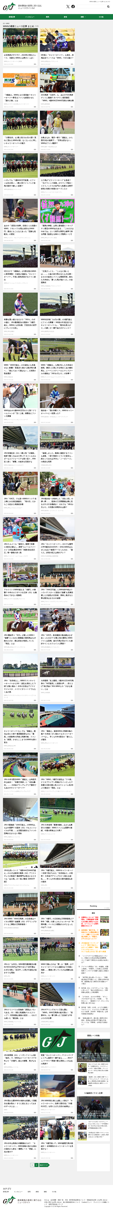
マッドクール (49, 377)
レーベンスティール (59, 377)
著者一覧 (60, 1200)
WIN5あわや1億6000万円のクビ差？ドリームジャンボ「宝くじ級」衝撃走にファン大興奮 (20, 413)
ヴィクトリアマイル (10, 791)
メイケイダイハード (26, 695)
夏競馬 (47, 331)
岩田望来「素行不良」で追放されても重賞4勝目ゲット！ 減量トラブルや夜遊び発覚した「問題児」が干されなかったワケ (90, 934)
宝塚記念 (10, 377)
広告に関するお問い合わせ (53, 1202)
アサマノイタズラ (50, 601)
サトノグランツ (23, 283)
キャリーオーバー (13, 61)
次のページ (44, 1165)
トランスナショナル (61, 601)
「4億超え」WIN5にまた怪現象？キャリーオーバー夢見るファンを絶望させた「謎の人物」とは (20, 97)
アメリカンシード (50, 834)
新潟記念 (10, 189)
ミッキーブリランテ (62, 416)
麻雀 (37, 1191)
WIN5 (5, 61)
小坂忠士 (51, 1021)
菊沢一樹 (47, 146)
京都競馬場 (55, 556)
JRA (46, 237)
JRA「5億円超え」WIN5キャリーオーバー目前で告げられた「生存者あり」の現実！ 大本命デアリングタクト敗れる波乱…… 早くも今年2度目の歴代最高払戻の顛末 (57, 876)
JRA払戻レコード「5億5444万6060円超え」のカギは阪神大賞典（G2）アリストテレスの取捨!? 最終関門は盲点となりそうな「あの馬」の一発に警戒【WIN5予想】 (20, 876)
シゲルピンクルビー (16, 508)
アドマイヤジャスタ (14, 695)
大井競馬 (47, 692)
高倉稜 (47, 930)
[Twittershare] (68, 6)
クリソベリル (17, 1021)
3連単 (20, 61)
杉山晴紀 (51, 930)
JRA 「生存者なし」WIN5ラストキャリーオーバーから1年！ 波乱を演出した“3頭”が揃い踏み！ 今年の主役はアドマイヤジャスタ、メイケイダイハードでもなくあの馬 (20, 686)
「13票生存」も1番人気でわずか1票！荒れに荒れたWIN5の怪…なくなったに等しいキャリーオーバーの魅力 (20, 140)
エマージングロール (19, 647)
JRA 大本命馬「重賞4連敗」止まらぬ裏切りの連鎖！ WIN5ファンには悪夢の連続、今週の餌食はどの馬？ (56, 827)
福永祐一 (47, 416)
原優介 (12, 331)
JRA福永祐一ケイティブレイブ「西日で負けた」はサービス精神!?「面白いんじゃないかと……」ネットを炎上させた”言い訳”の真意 (93, 947)
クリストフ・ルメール (56, 510)
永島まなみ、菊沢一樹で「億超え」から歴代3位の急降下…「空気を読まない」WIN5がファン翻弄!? (57, 140)
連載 (45, 1191)
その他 (54, 1191)
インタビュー (18, 1191)
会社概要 (53, 1200)
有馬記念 (47, 61)
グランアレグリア (25, 791)
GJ (9, 7)
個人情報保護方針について (71, 1202)
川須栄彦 (47, 286)
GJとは (46, 1200)
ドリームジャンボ (13, 419)
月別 (66, 1200)
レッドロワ (24, 556)
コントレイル (16, 837)
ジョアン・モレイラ (14, 237)
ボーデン (59, 192)
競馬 (35, 64)
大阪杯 (10, 837)
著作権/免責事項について (77, 1200)
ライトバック (17, 189)
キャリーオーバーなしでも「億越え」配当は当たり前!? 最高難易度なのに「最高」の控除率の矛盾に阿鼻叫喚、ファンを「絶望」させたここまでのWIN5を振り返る (20, 736)
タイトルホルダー (18, 465)
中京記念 (51, 331)
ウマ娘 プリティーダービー (64, 791)
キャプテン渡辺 (52, 237)
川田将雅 (10, 1021)
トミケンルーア (23, 419)
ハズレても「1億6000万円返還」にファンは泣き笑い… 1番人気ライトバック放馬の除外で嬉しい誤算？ (19, 183)
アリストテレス (12, 885)
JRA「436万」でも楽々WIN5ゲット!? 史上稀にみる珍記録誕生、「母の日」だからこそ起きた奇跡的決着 (20, 501)
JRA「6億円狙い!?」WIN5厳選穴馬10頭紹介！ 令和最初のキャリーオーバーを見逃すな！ (57, 1146)
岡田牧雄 (16, 928)
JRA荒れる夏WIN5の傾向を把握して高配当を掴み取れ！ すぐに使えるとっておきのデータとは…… (20, 1103)
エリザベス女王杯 (13, 104)
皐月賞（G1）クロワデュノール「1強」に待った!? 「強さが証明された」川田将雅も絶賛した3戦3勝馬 (95, 990)
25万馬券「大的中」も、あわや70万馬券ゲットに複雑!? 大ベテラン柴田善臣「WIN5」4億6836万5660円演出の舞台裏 (57, 97)
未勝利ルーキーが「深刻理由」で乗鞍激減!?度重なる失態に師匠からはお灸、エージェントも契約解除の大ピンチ (89, 921)
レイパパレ (15, 1067)
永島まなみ (53, 146)
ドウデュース (54, 61)
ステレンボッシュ (25, 237)
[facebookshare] (73, 6)
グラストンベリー (55, 286)
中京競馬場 (48, 556)
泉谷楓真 (47, 647)
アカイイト (22, 599)
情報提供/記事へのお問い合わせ (97, 1200)
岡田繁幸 (10, 928)
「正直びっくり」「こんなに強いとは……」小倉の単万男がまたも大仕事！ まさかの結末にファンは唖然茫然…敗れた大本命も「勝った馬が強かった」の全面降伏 (57, 276)
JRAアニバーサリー (50, 1067)
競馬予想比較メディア (56, 1204)
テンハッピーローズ (50, 192)
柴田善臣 (47, 104)
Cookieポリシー (87, 1202)
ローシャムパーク (13, 283)
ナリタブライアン (50, 791)
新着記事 (6, 1191)
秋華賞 (10, 1067)
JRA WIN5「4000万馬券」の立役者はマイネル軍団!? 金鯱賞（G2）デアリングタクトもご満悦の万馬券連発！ (20, 921)
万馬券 (43, 465)
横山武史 (10, 647)
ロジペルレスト (54, 647)
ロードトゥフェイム (23, 885)
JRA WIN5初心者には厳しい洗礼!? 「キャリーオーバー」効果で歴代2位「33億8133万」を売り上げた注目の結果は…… (57, 1103)
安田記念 (10, 746)
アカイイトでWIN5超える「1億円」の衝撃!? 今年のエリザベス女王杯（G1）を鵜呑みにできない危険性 (20, 592)
